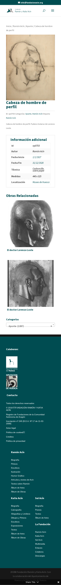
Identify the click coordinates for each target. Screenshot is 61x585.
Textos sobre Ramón (20, 484)
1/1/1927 (37, 157)
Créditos (10, 437)
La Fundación (42, 524)
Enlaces (38, 548)
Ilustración (15, 472)
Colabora (39, 552)
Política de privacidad (15, 441)
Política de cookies (15, 432)
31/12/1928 (38, 162)
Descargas (40, 556)
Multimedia (40, 544)
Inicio (8, 26)
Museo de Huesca (41, 182)
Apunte (29, 26)
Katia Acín (17, 498)
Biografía (15, 460)
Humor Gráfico (17, 476)
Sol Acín (38, 540)
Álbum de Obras (18, 492)
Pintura (14, 464)
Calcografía (16, 510)
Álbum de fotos (18, 488)
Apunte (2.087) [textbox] (29, 326)
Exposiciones (17, 526)
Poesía (38, 510)
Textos (14, 530)
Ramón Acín (18, 26)
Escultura (15, 468)
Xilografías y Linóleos (20, 514)
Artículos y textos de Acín (22, 480)
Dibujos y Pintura (18, 518)
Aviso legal (11, 428)
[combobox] (30, 325)
